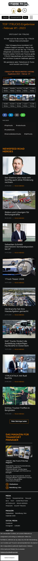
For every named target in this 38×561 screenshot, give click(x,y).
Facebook (9, 523)
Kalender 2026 (10, 516)
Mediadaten (13, 484)
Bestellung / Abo (15, 487)
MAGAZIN (9, 506)
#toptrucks (8, 125)
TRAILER (28, 498)
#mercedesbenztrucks (12, 134)
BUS (25, 17)
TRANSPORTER (15, 17)
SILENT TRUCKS (20, 506)
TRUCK (5, 17)
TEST (12, 501)
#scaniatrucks (9, 130)
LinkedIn (17, 526)
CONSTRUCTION (22, 501)
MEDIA (8, 496)
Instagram (9, 526)
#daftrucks (28, 134)
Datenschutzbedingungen (9, 552)
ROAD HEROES (19, 186)
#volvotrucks (21, 125)
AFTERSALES (10, 503)
